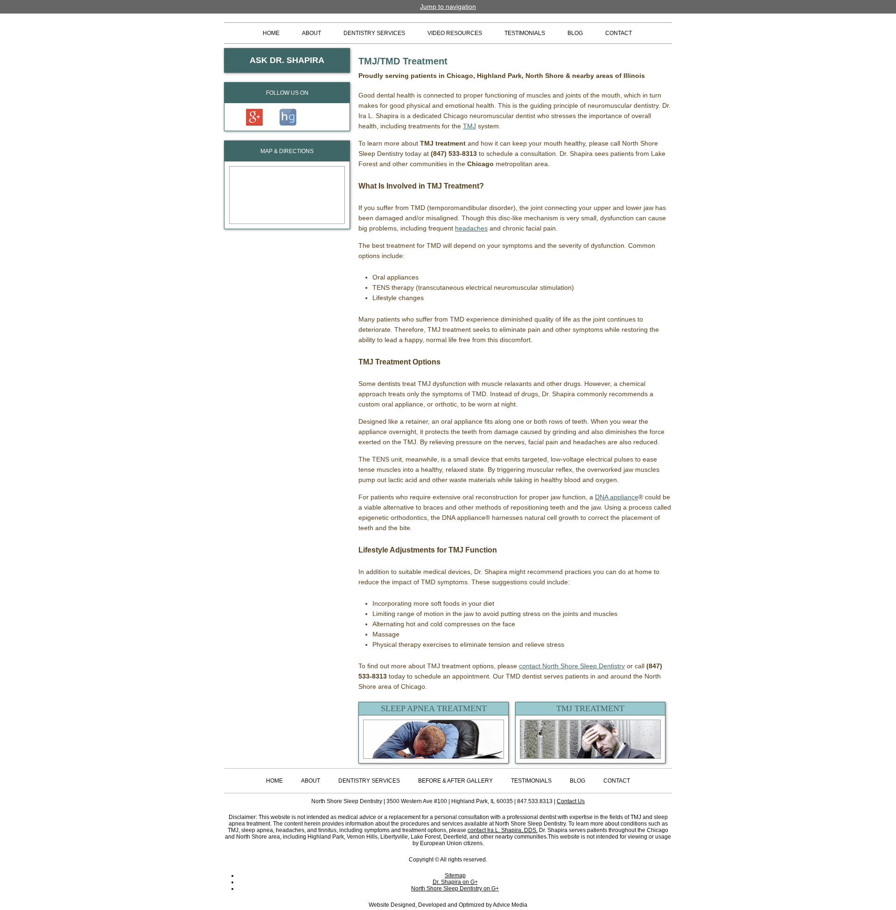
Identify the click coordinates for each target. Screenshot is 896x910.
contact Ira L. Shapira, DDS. (503, 830)
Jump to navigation (448, 6)
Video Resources (454, 33)
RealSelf (319, 117)
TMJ (469, 126)
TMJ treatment (590, 708)
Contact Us (571, 801)
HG (288, 117)
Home (271, 33)
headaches (471, 228)
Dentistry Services (374, 33)
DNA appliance (616, 497)
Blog (575, 33)
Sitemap (455, 875)
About (310, 780)
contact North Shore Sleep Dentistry (572, 666)
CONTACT (616, 780)
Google (254, 117)
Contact (618, 33)
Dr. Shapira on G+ (455, 882)
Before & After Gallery (455, 780)
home (274, 780)
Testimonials (524, 33)
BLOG (577, 780)
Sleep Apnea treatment (434, 708)
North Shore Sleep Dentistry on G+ (455, 888)
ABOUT (311, 33)
